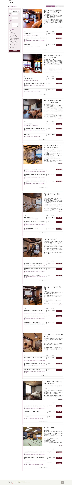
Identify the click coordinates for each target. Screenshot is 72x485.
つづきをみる (60, 27)
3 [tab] (31, 29)
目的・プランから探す (59, 6)
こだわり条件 (11, 29)
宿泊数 (10, 13)
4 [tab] (32, 29)
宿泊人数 (10, 20)
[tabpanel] (32, 18)
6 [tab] (34, 29)
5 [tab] (33, 29)
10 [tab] (38, 74)
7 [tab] (35, 29)
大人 (9, 23)
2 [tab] (30, 29)
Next (41, 18)
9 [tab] (37, 29)
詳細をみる (59, 38)
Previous (24, 18)
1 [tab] (29, 29)
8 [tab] (36, 29)
